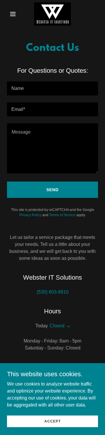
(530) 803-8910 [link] (53, 292)
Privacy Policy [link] (30, 215)
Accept (52, 421)
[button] (14, 14)
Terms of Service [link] (62, 215)
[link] (52, 14)
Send (52, 189)
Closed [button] (57, 325)
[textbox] (52, 88)
